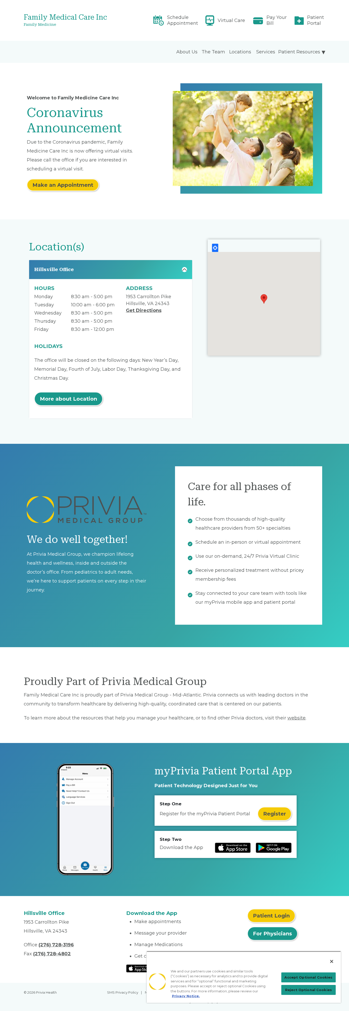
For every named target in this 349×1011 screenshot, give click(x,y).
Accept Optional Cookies (308, 977)
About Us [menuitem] (186, 52)
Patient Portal (315, 20)
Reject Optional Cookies (308, 990)
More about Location (68, 399)
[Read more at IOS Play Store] (233, 848)
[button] (264, 299)
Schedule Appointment (182, 20)
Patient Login (271, 916)
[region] (244, 977)
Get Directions (143, 310)
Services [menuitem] (265, 52)
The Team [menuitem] (213, 52)
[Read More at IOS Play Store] (139, 968)
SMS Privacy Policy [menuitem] (122, 992)
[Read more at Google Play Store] (274, 848)
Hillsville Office (54, 269)
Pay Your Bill (276, 20)
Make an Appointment (62, 185)
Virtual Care (231, 20)
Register (274, 814)
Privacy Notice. (186, 996)
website (296, 718)
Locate (215, 248)
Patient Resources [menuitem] (299, 52)
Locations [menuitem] (240, 52)
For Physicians (272, 934)
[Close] (331, 961)
